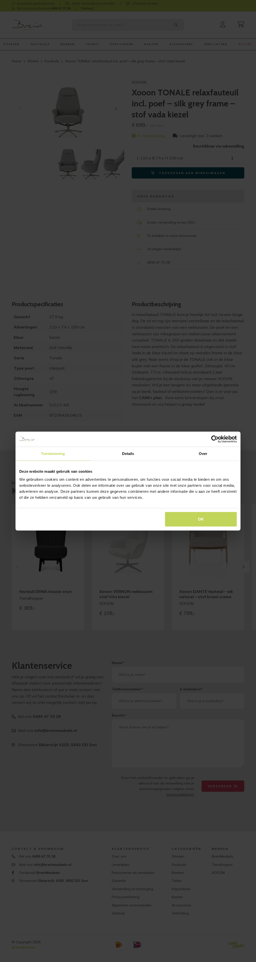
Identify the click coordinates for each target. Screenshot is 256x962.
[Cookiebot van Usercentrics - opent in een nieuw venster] (215, 439)
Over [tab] (203, 453)
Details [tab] (128, 453)
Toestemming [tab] (53, 453)
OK (201, 519)
